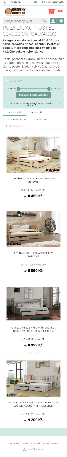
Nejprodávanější (17, 119)
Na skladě (15, 81)
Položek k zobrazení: (33, 95)
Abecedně (41, 119)
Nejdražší (36, 112)
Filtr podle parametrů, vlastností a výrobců (32, 104)
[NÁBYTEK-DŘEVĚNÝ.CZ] (15, 11)
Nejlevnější (14, 112)
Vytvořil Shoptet (35, 449)
